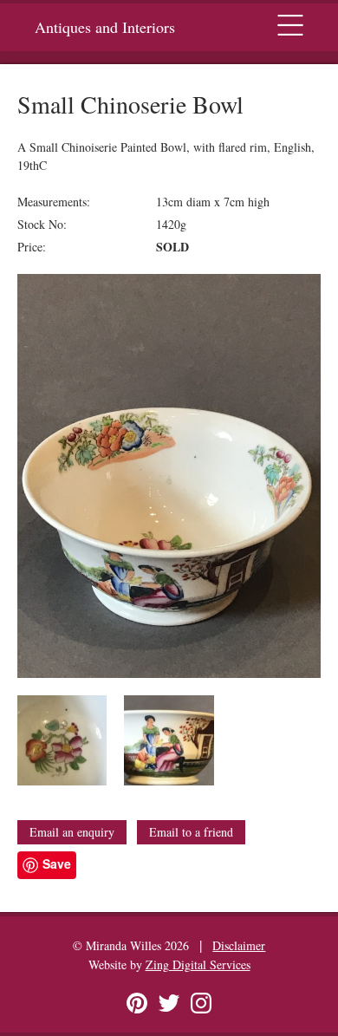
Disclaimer (238, 945)
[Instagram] (201, 1003)
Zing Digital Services (198, 964)
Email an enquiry (71, 832)
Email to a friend (191, 832)
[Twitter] (169, 1003)
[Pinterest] (137, 1003)
